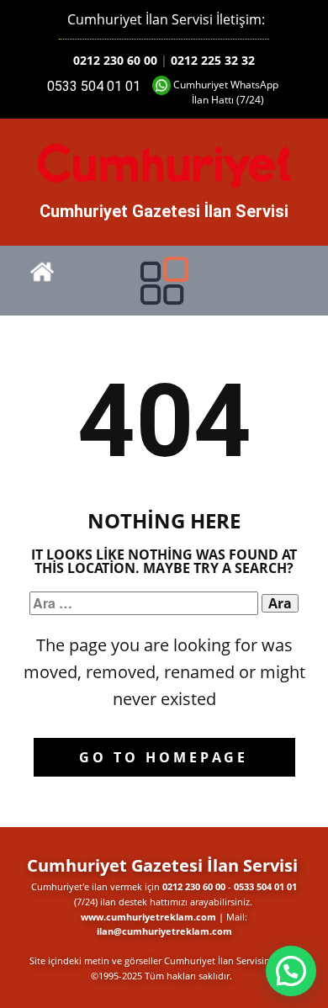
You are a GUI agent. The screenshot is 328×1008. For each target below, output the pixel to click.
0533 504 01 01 (93, 86)
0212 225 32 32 (213, 60)
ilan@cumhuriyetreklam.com (164, 931)
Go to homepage (163, 757)
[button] (291, 971)
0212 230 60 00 (115, 60)
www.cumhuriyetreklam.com (148, 916)
